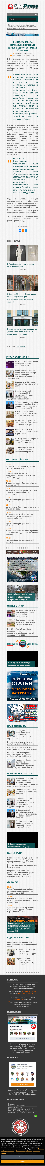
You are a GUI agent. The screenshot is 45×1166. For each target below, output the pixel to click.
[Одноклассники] (23, 230)
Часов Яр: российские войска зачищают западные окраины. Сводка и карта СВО (20, 891)
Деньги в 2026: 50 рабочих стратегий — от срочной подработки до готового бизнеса (22, 533)
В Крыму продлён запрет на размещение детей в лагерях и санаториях (27, 441)
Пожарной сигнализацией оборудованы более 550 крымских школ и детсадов (20, 476)
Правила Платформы (17, 1106)
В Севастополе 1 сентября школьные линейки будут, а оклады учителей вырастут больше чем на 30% (26, 405)
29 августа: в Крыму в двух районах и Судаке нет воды (22, 508)
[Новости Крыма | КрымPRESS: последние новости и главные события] (23, 9)
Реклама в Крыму (15, 1107)
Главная (12, 25)
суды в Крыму (21, 346)
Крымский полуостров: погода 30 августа (20, 501)
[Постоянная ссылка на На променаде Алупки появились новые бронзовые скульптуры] (11, 956)
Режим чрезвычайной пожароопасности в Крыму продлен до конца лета (26, 413)
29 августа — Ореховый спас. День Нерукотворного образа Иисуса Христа (26, 423)
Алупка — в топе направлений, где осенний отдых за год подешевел (25, 962)
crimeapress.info (17, 999)
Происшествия (20, 25)
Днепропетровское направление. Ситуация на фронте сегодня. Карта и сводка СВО (21, 910)
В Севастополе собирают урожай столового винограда (20, 467)
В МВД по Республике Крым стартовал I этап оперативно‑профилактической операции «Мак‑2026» (20, 632)
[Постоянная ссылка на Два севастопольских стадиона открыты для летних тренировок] (11, 626)
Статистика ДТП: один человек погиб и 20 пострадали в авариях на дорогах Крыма (18, 661)
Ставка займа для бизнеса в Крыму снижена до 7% (21, 484)
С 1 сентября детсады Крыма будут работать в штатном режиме (22, 748)
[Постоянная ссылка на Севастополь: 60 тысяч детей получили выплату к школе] (10, 388)
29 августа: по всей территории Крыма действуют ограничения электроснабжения (19, 516)
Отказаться (22, 1157)
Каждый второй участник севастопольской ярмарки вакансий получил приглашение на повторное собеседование (22, 375)
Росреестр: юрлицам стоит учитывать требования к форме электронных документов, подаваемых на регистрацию (20, 841)
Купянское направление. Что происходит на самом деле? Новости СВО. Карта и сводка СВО (20, 927)
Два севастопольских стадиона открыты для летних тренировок (25, 622)
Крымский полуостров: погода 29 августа (20, 524)
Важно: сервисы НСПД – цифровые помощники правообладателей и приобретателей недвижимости (22, 860)
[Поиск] (36, 14)
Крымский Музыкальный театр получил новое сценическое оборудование (26, 614)
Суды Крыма (30, 25)
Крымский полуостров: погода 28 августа (20, 541)
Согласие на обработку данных (21, 1112)
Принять (22, 1161)
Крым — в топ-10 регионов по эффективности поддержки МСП (26, 364)
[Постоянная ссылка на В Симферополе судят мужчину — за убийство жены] (22, 260)
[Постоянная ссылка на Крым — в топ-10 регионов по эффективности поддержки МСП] (10, 368)
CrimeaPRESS (27, 53)
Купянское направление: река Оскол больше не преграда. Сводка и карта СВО (22, 900)
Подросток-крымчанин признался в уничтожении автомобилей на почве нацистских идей (22, 331)
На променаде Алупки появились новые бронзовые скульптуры (26, 952)
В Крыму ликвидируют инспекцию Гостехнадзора (22, 866)
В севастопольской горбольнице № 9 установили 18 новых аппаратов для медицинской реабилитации (19, 395)
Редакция (12, 1104)
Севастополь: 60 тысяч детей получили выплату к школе (26, 384)
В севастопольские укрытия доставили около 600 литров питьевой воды (24, 824)
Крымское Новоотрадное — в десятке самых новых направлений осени (22, 944)
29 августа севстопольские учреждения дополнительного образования (19, 735)
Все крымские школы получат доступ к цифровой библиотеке (20, 743)
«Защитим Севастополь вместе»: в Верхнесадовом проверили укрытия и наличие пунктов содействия (22, 764)
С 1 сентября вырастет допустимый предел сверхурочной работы (25, 450)
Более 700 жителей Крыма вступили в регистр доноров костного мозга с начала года (19, 755)
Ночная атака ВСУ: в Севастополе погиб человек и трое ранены (27, 432)
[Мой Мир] (26, 230)
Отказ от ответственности (18, 1110)
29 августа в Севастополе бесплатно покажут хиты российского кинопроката (22, 492)
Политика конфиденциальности (21, 1109)
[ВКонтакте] (20, 230)
